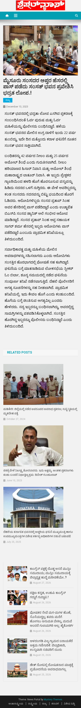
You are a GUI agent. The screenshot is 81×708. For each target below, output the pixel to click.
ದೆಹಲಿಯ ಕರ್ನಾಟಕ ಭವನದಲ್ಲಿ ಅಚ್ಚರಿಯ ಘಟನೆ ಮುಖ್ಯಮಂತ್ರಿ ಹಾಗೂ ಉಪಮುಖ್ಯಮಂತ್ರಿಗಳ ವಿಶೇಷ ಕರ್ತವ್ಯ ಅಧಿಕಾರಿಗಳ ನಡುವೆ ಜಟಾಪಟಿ (38, 534)
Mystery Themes (53, 699)
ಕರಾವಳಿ (55, 703)
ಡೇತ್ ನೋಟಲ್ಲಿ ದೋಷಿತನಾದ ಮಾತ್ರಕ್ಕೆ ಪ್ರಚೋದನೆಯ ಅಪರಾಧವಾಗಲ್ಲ (51, 667)
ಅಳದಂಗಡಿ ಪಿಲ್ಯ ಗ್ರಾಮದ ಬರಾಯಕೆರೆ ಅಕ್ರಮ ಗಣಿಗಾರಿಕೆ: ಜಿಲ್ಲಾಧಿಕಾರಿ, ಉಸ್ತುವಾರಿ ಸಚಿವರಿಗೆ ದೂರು (51, 645)
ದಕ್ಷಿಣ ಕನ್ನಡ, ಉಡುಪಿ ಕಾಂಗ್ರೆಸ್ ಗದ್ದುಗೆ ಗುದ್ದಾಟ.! (48, 595)
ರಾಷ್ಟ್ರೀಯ (32, 703)
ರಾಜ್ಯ (8, 100)
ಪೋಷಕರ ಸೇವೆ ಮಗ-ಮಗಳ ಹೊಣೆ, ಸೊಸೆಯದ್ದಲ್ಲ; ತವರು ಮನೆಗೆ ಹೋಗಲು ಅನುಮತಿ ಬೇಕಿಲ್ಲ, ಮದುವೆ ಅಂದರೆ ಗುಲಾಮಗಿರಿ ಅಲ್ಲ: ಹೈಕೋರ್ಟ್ (51, 619)
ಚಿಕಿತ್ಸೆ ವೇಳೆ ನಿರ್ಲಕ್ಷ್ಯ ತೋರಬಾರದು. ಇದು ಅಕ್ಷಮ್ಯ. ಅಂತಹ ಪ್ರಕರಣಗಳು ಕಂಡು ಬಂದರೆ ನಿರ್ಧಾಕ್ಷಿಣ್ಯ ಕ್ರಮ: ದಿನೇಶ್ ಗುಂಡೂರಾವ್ (38, 472)
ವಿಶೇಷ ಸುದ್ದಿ (69, 703)
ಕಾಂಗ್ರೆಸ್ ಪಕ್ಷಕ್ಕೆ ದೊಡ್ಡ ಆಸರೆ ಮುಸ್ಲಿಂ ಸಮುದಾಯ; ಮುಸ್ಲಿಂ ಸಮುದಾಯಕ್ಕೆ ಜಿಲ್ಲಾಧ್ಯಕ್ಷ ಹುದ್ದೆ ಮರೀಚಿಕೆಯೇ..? (50, 573)
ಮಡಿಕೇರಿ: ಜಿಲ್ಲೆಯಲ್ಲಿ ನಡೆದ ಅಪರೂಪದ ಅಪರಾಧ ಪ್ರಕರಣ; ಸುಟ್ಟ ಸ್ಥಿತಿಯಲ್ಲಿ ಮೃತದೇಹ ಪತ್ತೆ (40, 411)
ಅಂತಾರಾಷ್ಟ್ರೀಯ (15, 703)
